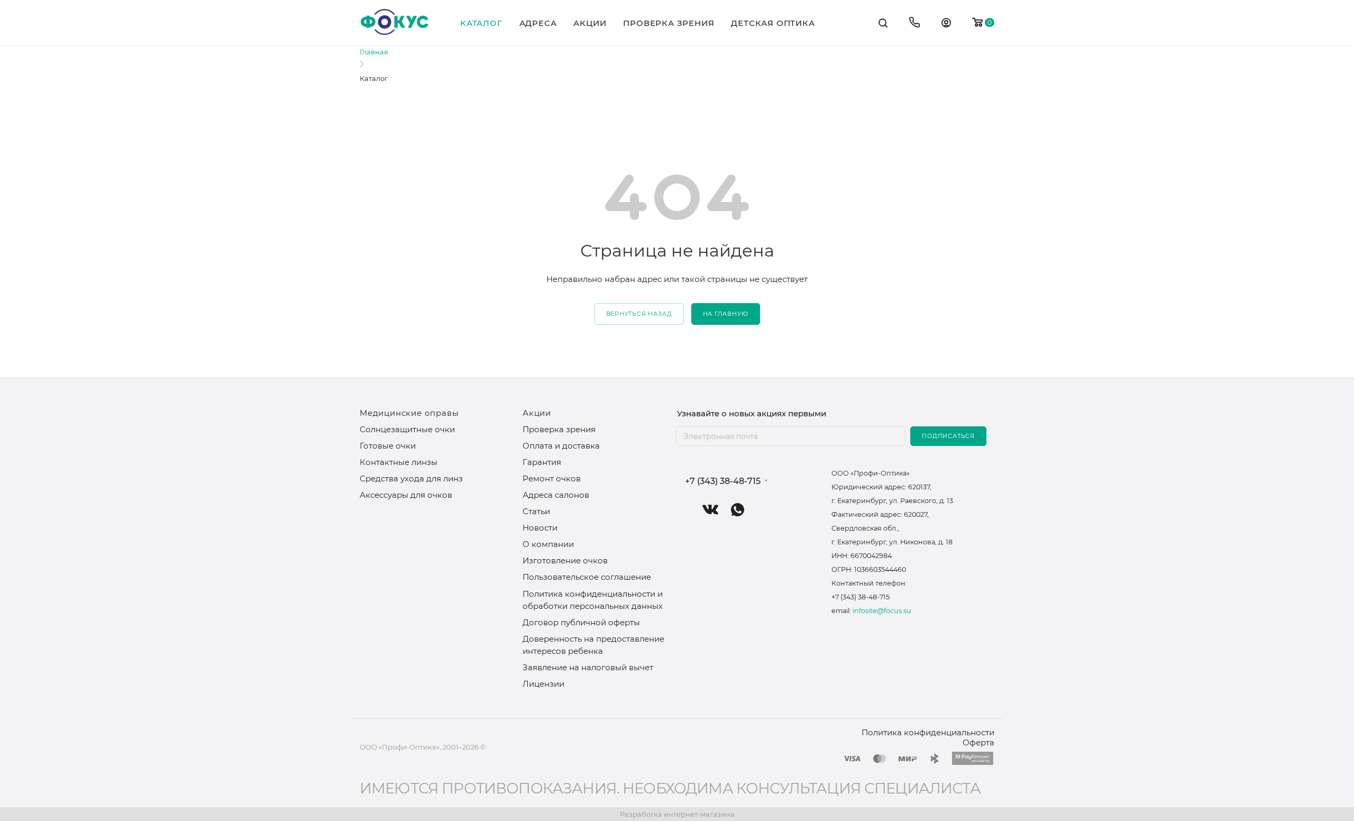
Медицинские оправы (409, 413)
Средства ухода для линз (411, 478)
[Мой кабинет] (946, 24)
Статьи (536, 511)
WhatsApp (737, 509)
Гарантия (542, 462)
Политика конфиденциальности (928, 732)
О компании (548, 544)
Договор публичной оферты (581, 622)
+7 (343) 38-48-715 (723, 481)
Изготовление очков (565, 560)
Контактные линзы (398, 462)
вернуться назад (639, 313)
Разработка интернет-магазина (677, 814)
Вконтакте (710, 509)
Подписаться (948, 436)
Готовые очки (388, 446)
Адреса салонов (556, 495)
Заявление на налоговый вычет (588, 667)
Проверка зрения (559, 429)
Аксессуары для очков (406, 495)
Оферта (978, 742)
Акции (537, 413)
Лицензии (543, 684)
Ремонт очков (552, 478)
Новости (540, 528)
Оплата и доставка (561, 446)
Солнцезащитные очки (407, 429)
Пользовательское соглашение (587, 577)
